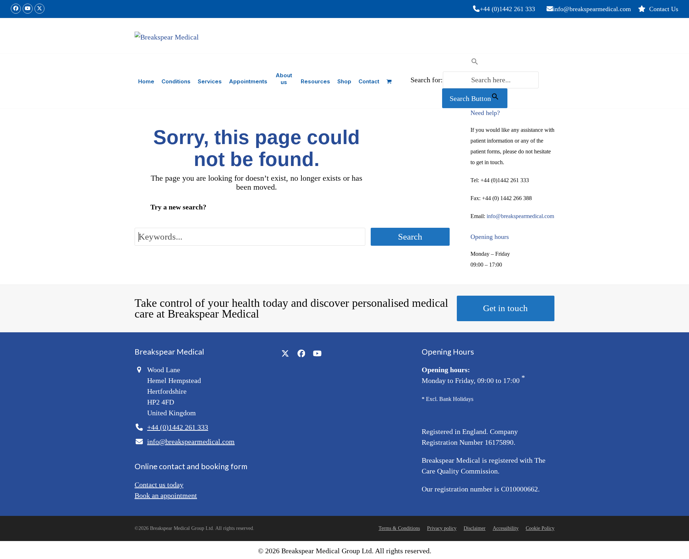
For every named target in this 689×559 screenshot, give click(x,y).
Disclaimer (475, 528)
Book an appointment (166, 495)
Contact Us (663, 9)
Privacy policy (441, 528)
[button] (389, 81)
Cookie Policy (540, 528)
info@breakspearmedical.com (592, 9)
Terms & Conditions (399, 528)
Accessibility (506, 528)
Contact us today (159, 485)
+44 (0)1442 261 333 (507, 9)
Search (410, 236)
